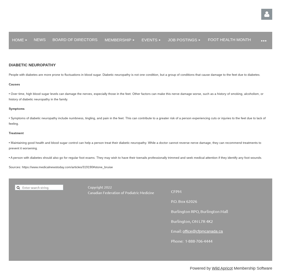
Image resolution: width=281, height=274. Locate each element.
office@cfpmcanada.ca (203, 231)
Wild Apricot (222, 268)
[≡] (263, 40)
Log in (266, 14)
